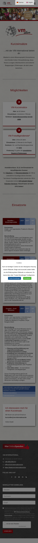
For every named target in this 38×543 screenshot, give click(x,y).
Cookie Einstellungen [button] (14, 278)
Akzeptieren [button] (27, 278)
